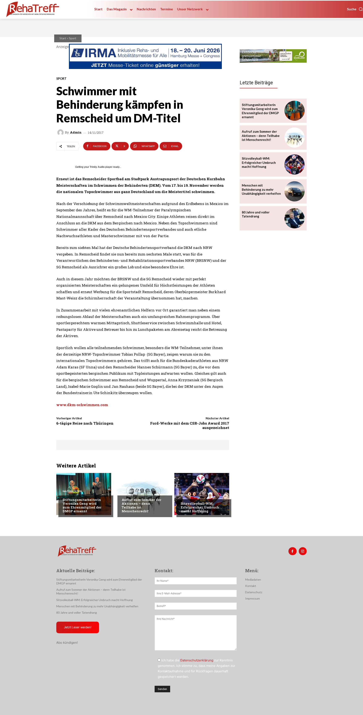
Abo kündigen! (67, 643)
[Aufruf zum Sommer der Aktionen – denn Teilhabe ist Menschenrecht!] (142, 494)
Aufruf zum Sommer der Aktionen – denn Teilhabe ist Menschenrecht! (141, 505)
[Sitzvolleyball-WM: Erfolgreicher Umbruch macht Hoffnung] (201, 494)
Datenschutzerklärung (196, 660)
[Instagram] (303, 551)
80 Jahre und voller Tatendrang (256, 214)
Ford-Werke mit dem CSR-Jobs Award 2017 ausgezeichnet (189, 425)
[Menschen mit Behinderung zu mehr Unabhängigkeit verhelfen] (294, 191)
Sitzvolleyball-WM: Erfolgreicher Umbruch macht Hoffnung (200, 507)
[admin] (61, 132)
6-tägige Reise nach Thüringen (84, 423)
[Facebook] (292, 551)
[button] (355, 9)
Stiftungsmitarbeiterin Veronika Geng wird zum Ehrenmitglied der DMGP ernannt (82, 505)
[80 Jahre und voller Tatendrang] (294, 218)
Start (62, 38)
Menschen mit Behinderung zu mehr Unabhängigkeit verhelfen (261, 189)
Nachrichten (72, 491)
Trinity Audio (97, 167)
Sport (72, 38)
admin (76, 132)
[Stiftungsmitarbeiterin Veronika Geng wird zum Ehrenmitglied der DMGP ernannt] (83, 494)
